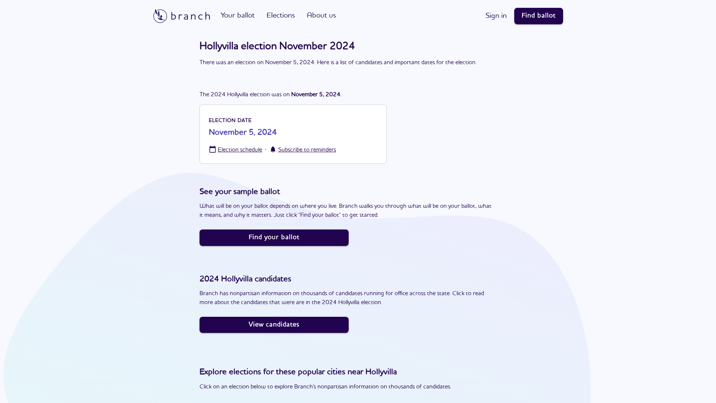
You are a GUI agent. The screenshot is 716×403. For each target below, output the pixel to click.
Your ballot (238, 15)
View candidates (274, 324)
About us (321, 15)
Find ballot (539, 15)
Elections (281, 15)
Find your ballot (274, 237)
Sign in (496, 16)
